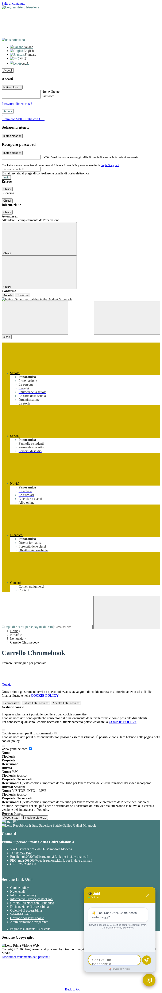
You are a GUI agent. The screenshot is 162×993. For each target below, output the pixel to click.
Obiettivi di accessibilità (26, 910)
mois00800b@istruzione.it (54, 856)
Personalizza (11, 703)
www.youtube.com (15, 749)
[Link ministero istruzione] (20, 7)
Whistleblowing (20, 914)
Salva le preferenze (34, 817)
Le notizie (16, 638)
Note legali (17, 891)
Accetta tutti (66, 703)
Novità (14, 635)
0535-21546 (24, 853)
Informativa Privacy (23, 895)
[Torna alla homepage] (81, 299)
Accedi (7, 70)
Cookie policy (19, 887)
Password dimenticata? (17, 103)
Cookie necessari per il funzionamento (27, 733)
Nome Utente (50, 91)
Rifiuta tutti (36, 703)
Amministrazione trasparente (29, 922)
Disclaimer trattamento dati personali (26, 957)
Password (48, 96)
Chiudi (7, 189)
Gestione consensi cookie (27, 918)
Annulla (7, 295)
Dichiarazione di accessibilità (29, 906)
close (6, 337)
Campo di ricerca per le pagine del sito (27, 627)
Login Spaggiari (110, 165)
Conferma (22, 295)
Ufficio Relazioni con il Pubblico (32, 903)
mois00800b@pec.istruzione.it (55, 860)
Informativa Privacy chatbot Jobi (31, 899)
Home (14, 631)
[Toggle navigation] (35, 318)
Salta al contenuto (13, 3)
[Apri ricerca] (127, 318)
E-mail (46, 157)
